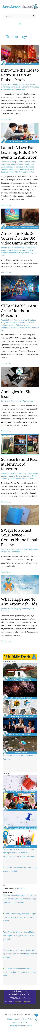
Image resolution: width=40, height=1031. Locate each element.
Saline (11, 169)
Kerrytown (5, 323)
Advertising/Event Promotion (20, 1026)
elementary (19, 164)
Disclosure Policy (20, 1022)
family (15, 84)
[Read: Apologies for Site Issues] (20, 377)
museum (13, 323)
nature (31, 167)
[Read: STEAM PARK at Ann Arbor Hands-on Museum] (20, 288)
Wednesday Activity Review (18, 253)
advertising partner (22, 1002)
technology (5, 87)
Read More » (6, 119)
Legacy (4, 476)
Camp (20, 162)
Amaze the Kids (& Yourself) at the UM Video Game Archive (19, 238)
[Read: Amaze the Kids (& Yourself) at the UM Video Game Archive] (20, 218)
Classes (27, 162)
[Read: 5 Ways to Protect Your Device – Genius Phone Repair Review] (20, 515)
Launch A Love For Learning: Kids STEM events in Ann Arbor (19, 152)
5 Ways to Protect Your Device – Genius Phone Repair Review (20, 537)
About (17, 1019)
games (33, 248)
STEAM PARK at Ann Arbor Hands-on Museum (19, 311)
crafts (33, 162)
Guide (3, 167)
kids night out (17, 167)
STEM (16, 169)
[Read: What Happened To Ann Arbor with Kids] (20, 585)
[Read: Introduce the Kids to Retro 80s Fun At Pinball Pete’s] (20, 55)
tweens (26, 87)
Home (9, 1019)
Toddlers (4, 172)
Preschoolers (23, 323)
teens (13, 87)
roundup (4, 169)
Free (32, 164)
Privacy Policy (27, 1019)
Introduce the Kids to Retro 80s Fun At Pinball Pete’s (20, 75)
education (11, 164)
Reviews (33, 84)
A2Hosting (21, 888)
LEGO (25, 167)
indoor (21, 84)
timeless (19, 87)
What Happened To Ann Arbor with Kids (19, 602)
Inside (27, 84)
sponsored (27, 476)
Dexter (3, 164)
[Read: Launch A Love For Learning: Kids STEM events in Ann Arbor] (20, 133)
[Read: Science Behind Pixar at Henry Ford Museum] (20, 444)
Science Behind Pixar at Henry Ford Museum (20, 464)
